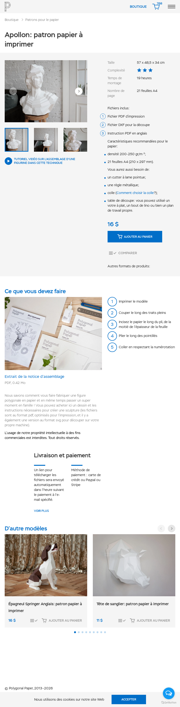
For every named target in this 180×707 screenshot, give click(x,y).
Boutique (138, 6)
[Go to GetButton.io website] (168, 702)
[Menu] (171, 6)
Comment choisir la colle (135, 193)
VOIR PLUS (41, 511)
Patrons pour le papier (42, 20)
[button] (13, 91)
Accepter (128, 699)
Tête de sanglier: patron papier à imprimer (133, 603)
